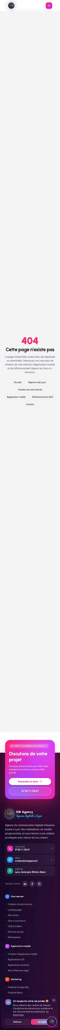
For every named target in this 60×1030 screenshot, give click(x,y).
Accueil (17, 382)
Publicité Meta (15, 992)
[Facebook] (32, 884)
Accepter (43, 1022)
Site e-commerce (17, 921)
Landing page (15, 910)
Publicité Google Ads (18, 987)
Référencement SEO (42, 397)
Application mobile (16, 397)
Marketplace (14, 937)
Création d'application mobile (22, 954)
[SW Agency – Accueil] (11, 5)
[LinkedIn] (25, 884)
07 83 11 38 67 (30, 791)
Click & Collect (15, 926)
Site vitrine (13, 915)
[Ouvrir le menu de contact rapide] (52, 1022)
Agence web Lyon (37, 382)
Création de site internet (30, 389)
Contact (30, 404)
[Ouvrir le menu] (49, 5)
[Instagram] (39, 884)
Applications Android (18, 965)
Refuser (17, 1022)
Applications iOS (16, 959)
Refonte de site (16, 932)
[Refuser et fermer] (54, 1000)
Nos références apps (18, 970)
